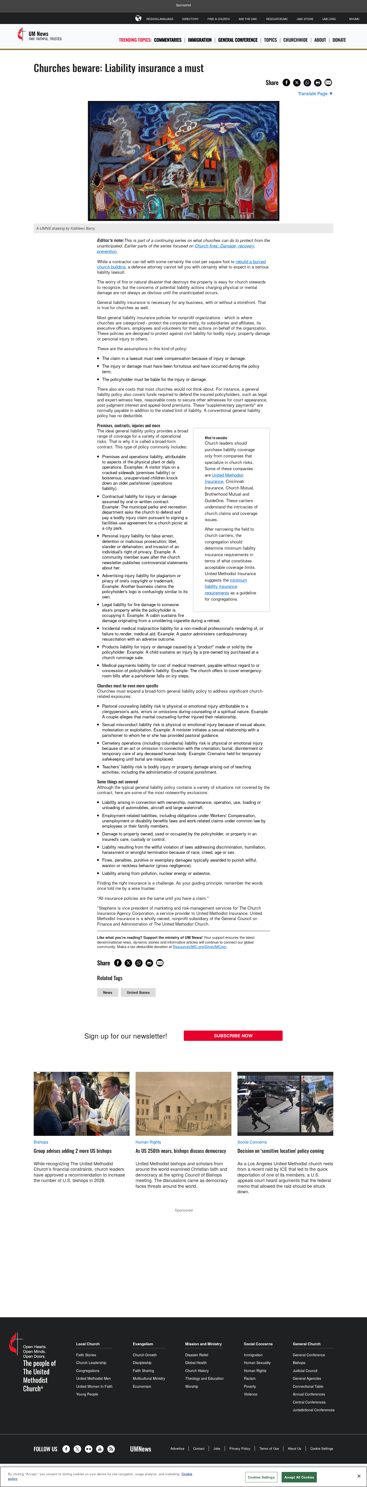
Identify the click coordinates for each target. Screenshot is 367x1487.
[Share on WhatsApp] (307, 82)
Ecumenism (142, 1386)
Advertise (177, 1448)
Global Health (196, 1362)
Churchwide (295, 39)
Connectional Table (308, 1386)
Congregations (87, 1370)
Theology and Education (204, 1378)
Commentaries (168, 39)
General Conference (238, 39)
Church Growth (145, 1354)
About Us (294, 1448)
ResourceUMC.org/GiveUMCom (199, 946)
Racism (250, 1378)
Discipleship (142, 1362)
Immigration (200, 39)
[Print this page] (318, 82)
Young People (87, 1394)
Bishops (41, 1142)
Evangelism (143, 1344)
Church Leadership (91, 1362)
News (107, 992)
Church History (197, 1370)
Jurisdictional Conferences (314, 1409)
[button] (67, 1449)
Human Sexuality (257, 1362)
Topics (270, 39)
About (320, 39)
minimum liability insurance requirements (226, 586)
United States (138, 992)
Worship (191, 1386)
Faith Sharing (143, 1370)
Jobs (216, 1448)
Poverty (250, 1386)
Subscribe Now (233, 1035)
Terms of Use (269, 1448)
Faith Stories (86, 1354)
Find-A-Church (218, 19)
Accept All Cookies (299, 1477)
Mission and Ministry (203, 1344)
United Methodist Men (93, 1378)
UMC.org (329, 19)
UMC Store (305, 19)
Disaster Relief (196, 1354)
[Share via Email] (328, 82)
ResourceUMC (277, 19)
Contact (198, 1448)
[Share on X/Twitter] (297, 82)
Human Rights (148, 1142)
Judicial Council (305, 1370)
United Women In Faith (94, 1386)
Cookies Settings (261, 1477)
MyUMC (354, 19)
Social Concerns (252, 1142)
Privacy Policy (239, 1448)
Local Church (88, 1344)
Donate (339, 39)
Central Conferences (309, 1402)
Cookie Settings (321, 1448)
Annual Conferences (309, 1394)
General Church (307, 1344)
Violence (250, 1394)
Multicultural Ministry (149, 1378)
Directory (190, 19)
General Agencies (307, 1378)
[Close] (359, 1476)
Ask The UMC (248, 19)
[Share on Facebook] (286, 82)
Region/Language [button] (159, 19)
